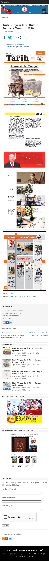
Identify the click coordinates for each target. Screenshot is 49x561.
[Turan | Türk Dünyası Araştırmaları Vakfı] (24, 13)
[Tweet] (10, 37)
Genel (12, 296)
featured (11, 293)
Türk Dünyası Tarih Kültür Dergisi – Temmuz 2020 (20, 26)
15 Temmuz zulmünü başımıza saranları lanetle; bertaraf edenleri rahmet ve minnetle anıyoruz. (12, 335)
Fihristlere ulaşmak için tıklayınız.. (18, 47)
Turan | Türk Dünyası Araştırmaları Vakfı (24, 550)
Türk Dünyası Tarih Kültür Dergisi (25, 296)
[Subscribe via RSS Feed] (4, 322)
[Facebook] (7, 322)
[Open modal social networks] (20, 37)
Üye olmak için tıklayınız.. (15, 44)
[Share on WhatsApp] (15, 37)
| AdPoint (31, 556)
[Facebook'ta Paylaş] (5, 37)
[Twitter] (10, 322)
